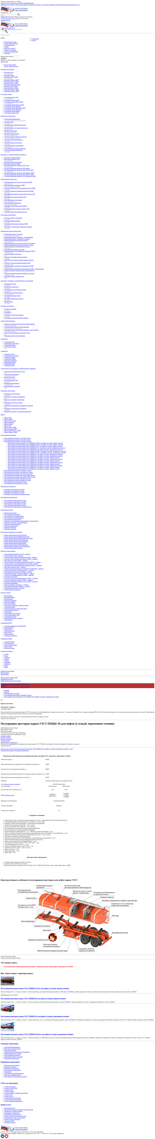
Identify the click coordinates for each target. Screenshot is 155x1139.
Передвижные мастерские (9, 179)
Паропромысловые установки (13, 1057)
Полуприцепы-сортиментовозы (14, 516)
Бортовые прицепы (10, 529)
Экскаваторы (8, 620)
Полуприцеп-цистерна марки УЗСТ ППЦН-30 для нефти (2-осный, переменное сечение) (35, 465)
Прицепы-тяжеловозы (11, 526)
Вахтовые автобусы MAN (12, 164)
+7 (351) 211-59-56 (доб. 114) (9, 18)
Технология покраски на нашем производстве (15, 750)
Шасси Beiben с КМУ (10, 432)
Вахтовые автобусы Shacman (13, 162)
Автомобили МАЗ (6, 623)
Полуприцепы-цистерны (8, 435)
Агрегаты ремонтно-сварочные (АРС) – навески (19, 570)
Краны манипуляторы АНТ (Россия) (15, 535)
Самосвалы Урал (9, 354)
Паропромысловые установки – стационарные (18, 237)
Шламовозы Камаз (10, 362)
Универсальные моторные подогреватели (17, 1052)
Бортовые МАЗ (9, 627)
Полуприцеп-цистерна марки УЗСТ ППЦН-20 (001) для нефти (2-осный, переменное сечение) (37, 451)
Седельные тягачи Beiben (12, 111)
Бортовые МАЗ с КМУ (11, 88)
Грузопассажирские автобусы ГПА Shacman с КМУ (20, 176)
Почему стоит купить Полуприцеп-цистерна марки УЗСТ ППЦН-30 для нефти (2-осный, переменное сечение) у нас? (37, 749)
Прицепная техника (7, 510)
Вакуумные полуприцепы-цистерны (15, 1076)
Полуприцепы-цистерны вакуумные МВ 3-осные (19, 475)
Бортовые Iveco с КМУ (11, 83)
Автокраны (4, 339)
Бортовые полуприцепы (8, 486)
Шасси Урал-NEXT (10, 421)
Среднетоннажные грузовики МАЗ (15, 626)
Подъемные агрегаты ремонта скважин (16, 318)
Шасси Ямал (8, 646)
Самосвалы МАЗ (9, 631)
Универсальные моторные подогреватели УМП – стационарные (24, 269)
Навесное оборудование (8, 551)
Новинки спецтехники (56, 4)
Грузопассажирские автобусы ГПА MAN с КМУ (19, 174)
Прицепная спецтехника (10, 1062)
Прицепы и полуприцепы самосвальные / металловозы (21, 521)
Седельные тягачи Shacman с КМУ (14, 108)
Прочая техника (5, 592)
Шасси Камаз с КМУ (10, 429)
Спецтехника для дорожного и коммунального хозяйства (18, 368)
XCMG (6, 654)
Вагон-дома (4, 61)
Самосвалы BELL (9, 607)
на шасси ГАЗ (8, 1094)
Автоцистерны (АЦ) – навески (13, 556)
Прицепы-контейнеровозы (12, 524)
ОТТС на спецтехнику (9, 1083)
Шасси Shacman (9, 422)
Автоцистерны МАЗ (10, 635)
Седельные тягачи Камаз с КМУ (14, 105)
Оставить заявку (6, 736)
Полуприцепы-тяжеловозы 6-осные (15, 505)
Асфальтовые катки (10, 616)
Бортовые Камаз (9, 75)
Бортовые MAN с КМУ (11, 81)
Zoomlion (7, 657)
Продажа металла (9, 1108)
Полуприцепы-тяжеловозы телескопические (17, 507)
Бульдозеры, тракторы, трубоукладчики (16, 605)
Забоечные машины (10, 600)
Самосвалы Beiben (10, 359)
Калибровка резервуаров (11, 1113)
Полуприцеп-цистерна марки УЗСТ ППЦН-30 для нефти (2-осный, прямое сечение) (34, 467)
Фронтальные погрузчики (12, 613)
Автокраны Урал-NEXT (11, 343)
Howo (6, 665)
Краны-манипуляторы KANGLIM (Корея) (17, 546)
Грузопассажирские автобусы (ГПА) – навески (18, 580)
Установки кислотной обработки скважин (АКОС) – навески (23, 565)
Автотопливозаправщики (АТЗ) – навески (17, 554)
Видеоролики (67, 4)
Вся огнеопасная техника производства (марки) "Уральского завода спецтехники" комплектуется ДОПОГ (38, 966)
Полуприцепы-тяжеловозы (9, 497)
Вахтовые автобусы (10, 1050)
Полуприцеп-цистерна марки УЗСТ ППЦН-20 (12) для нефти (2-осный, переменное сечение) (36, 448)
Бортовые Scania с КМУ (11, 91)
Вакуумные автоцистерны (12, 1049)
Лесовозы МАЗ (9, 634)
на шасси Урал (8, 1090)
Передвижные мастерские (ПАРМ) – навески (18, 572)
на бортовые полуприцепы (12, 1098)
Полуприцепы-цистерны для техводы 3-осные (18, 473)
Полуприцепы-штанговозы (12, 519)
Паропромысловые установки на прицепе (17, 239)
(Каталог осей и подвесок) (12, 784)
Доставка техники (9, 1122)
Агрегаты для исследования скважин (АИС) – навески (21, 578)
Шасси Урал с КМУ (10, 427)
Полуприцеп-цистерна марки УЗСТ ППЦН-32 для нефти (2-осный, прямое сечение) (34, 469)
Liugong (6, 661)
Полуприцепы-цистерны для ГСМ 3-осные (17, 440)
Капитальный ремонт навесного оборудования (15, 684)
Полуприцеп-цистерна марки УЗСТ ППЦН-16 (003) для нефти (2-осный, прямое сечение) (35, 443)
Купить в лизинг (6, 737)
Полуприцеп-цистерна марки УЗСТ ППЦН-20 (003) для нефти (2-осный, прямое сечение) (35, 444)
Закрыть (12, 707)
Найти (3, 38)
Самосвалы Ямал (9, 642)
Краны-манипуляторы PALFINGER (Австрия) (18, 538)
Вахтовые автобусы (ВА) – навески (15, 567)
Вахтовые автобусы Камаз (12, 157)
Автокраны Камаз (9, 345)
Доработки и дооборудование (13, 1111)
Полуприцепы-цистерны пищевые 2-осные (17, 478)
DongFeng (7, 664)
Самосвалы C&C (9, 365)
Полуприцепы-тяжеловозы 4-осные (15, 503)
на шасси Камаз (9, 1091)
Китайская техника (6, 651)
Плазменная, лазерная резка (12, 1114)
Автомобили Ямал (6, 638)
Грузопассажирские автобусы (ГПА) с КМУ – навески (20, 581)
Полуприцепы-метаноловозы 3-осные (16, 483)
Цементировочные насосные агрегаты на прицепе (19, 243)
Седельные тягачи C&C (11, 113)
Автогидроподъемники (8, 321)
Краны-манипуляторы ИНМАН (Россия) (16, 537)
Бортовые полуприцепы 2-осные (14, 489)
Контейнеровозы (9, 597)
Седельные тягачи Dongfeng (12, 109)
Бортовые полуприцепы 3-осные (14, 491)
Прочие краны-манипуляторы (13, 548)
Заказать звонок (5, 20)
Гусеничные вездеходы (11, 610)
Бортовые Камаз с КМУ (11, 80)
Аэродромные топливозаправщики (15, 148)
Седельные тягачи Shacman (12, 106)
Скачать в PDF (5, 741)
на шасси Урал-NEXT (11, 1088)
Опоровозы (7, 1072)
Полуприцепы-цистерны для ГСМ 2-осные (17, 438)
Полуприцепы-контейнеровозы (14, 518)
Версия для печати (6, 739)
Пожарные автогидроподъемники (14, 336)
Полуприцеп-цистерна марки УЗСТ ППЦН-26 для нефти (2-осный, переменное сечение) (35, 459)
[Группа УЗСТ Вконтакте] (2, 1137)
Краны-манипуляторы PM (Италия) (15, 543)
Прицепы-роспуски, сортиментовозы (15, 522)
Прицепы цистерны (10, 1067)
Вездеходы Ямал (9, 648)
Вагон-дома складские (11, 66)
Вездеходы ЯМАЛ (10, 604)
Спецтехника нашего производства (25, 4)
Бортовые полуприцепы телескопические (17, 494)
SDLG (6, 667)
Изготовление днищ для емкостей (14, 1117)
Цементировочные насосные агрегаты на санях (18, 245)
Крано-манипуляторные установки (11, 532)
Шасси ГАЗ (7, 425)
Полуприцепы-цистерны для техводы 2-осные (18, 472)
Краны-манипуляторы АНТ (9, 677)
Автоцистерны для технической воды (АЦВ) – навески (21, 564)
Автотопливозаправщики (12, 1047)
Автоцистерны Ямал (10, 645)
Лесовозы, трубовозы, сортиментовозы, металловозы (17, 281)
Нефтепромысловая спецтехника (11, 231)
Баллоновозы (8, 595)
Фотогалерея (5, 674)
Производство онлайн (7, 4)
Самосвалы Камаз (9, 357)
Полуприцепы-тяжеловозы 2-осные (15, 500)
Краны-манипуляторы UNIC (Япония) (16, 540)
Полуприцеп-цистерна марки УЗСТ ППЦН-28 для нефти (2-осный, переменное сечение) (35, 462)
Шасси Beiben (8, 424)
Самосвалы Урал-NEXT (11, 356)
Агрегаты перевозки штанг (12, 1075)
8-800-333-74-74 (5, 17)
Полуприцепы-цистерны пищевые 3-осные (17, 480)
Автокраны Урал (9, 342)
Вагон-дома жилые (10, 64)
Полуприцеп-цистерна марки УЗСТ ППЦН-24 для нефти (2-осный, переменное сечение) (35, 456)
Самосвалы (4, 351)
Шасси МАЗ (8, 632)
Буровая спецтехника (7, 306)
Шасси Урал (8, 417)
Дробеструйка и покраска (12, 1119)
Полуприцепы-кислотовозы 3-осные (15, 482)
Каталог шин (10, 795)
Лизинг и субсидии (43, 4)
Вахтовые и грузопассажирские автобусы (13, 154)
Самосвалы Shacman (10, 360)
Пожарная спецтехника (8, 390)
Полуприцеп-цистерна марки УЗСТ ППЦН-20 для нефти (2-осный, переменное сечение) (35, 449)
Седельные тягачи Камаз (11, 100)
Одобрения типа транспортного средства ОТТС (15, 687)
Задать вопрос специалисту (9, 742)
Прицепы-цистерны (10, 513)
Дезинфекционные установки (13, 618)
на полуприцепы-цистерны (12, 1099)
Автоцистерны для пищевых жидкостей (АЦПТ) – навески (22, 562)
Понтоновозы (8, 599)
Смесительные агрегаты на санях (14, 249)
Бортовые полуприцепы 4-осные (14, 492)
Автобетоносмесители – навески (14, 588)
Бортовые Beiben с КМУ (11, 89)
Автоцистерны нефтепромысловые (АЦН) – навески (20, 557)
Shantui (6, 659)
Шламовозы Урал (9, 364)
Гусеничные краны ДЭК (11, 615)
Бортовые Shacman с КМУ (12, 85)
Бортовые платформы (11, 583)
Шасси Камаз (8, 419)
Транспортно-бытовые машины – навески (17, 586)
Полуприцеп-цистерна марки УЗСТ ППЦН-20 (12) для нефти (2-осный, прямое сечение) (35, 446)
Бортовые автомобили (7, 69)
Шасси (3, 414)
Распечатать (4, 707)
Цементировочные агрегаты (13, 1053)
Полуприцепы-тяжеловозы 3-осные (15, 502)
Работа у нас (76, 4)
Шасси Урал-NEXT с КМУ (12, 430)
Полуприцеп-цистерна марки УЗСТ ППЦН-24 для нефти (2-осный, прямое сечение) (34, 457)
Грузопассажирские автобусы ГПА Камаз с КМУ (19, 173)
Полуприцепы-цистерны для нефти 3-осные (17, 470)
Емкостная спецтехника (8, 116)
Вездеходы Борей (9, 602)
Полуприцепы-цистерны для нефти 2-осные (17, 441)
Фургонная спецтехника (8, 215)
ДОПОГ (3, 685)
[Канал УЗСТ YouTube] (6, 1137)
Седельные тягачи (6, 94)
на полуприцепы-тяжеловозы (13, 1101)
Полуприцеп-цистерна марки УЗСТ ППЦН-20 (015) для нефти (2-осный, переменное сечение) (37, 452)
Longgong (7, 662)
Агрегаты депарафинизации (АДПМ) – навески (19, 575)
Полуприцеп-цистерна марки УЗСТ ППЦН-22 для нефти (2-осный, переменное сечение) (35, 454)
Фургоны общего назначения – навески (16, 585)
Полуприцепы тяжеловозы (12, 1070)
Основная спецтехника (9, 1044)
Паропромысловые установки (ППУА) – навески (19, 573)
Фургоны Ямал (9, 643)
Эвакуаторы (8, 612)
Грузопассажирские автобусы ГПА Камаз (17, 168)
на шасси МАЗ (8, 1096)
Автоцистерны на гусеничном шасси (15, 608)
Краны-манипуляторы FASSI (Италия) (16, 545)
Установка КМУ (9, 1121)
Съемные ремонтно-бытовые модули (15, 212)
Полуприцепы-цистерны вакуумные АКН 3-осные (20, 477)
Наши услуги (6, 1105)
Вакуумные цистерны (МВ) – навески (16, 560)
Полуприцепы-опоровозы (12, 514)
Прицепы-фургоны (10, 527)
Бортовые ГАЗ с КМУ (11, 86)
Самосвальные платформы (12, 589)
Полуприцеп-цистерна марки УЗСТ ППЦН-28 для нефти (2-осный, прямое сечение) (34, 464)
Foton (6, 656)
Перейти (3, 58)
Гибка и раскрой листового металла (15, 1116)
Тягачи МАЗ (8, 629)
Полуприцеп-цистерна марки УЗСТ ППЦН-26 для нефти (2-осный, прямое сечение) (34, 461)
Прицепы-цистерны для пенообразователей (17, 411)
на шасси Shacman (9, 1086)
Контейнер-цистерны (10, 576)
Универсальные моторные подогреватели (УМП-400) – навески (23, 568)
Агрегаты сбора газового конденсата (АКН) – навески (21, 559)
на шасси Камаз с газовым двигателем (16, 1093)
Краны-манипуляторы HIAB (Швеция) (16, 541)
